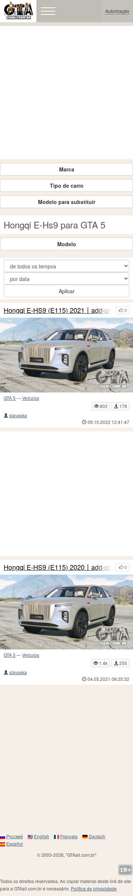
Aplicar (67, 291)
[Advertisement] (66, 92)
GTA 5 (10, 398)
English (41, 836)
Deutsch (97, 836)
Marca (66, 169)
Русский (14, 836)
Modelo (66, 244)
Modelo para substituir (66, 201)
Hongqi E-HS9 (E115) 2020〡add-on (58, 567)
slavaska (18, 415)
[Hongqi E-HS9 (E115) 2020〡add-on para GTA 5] (66, 612)
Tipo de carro (66, 185)
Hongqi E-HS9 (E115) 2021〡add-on (58, 310)
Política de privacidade (94, 888)
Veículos (30, 398)
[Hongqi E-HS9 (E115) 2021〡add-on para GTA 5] (66, 355)
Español (14, 843)
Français (69, 836)
